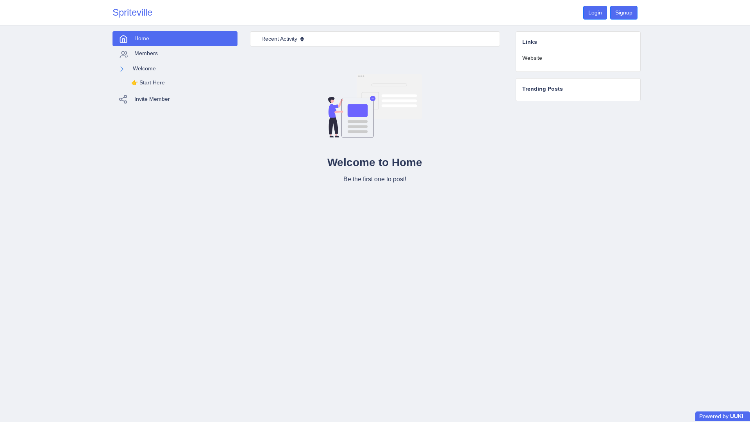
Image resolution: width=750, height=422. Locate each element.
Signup (623, 12)
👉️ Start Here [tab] (148, 82)
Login (595, 12)
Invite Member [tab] (152, 99)
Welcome (144, 68)
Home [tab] (141, 38)
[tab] (578, 58)
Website (532, 58)
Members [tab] (146, 53)
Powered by (721, 416)
